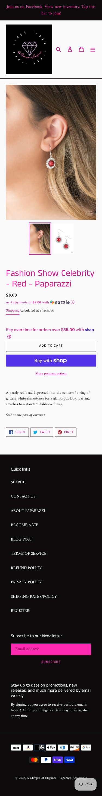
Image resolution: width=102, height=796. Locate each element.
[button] (40, 302)
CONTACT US (23, 496)
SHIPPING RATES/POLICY (34, 596)
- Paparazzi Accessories (72, 778)
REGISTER (20, 611)
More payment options (51, 373)
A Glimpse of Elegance (41, 778)
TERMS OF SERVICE (29, 553)
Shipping (12, 310)
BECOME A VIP (24, 525)
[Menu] (92, 49)
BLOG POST (21, 539)
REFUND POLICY (26, 568)
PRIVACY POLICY (26, 582)
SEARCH (18, 482)
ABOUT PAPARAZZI (28, 511)
